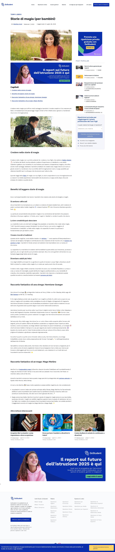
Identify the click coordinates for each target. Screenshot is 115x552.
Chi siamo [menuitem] (89, 4)
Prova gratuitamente (21, 519)
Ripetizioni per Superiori (81, 509)
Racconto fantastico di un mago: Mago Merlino (27, 101)
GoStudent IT (90, 110)
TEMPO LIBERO (16, 14)
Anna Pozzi (15, 437)
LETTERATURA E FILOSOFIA (93, 88)
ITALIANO (100, 77)
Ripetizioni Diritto (67, 506)
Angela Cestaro (90, 70)
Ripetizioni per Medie (80, 506)
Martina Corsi (17, 24)
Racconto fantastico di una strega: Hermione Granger (29, 97)
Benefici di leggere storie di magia (23, 94)
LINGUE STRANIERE (91, 101)
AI (101, 112)
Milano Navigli (38, 501)
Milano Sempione (39, 507)
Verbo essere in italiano (91, 75)
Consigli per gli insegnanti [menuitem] (76, 4)
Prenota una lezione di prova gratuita (90, 135)
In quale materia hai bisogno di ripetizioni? (90, 125)
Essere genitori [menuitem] (54, 4)
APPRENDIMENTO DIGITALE (93, 112)
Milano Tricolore (39, 504)
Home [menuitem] (32, 4)
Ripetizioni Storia (67, 509)
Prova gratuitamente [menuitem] (101, 4)
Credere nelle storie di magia (21, 90)
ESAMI (99, 70)
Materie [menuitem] (64, 4)
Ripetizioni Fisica (67, 512)
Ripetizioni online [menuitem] (42, 4)
